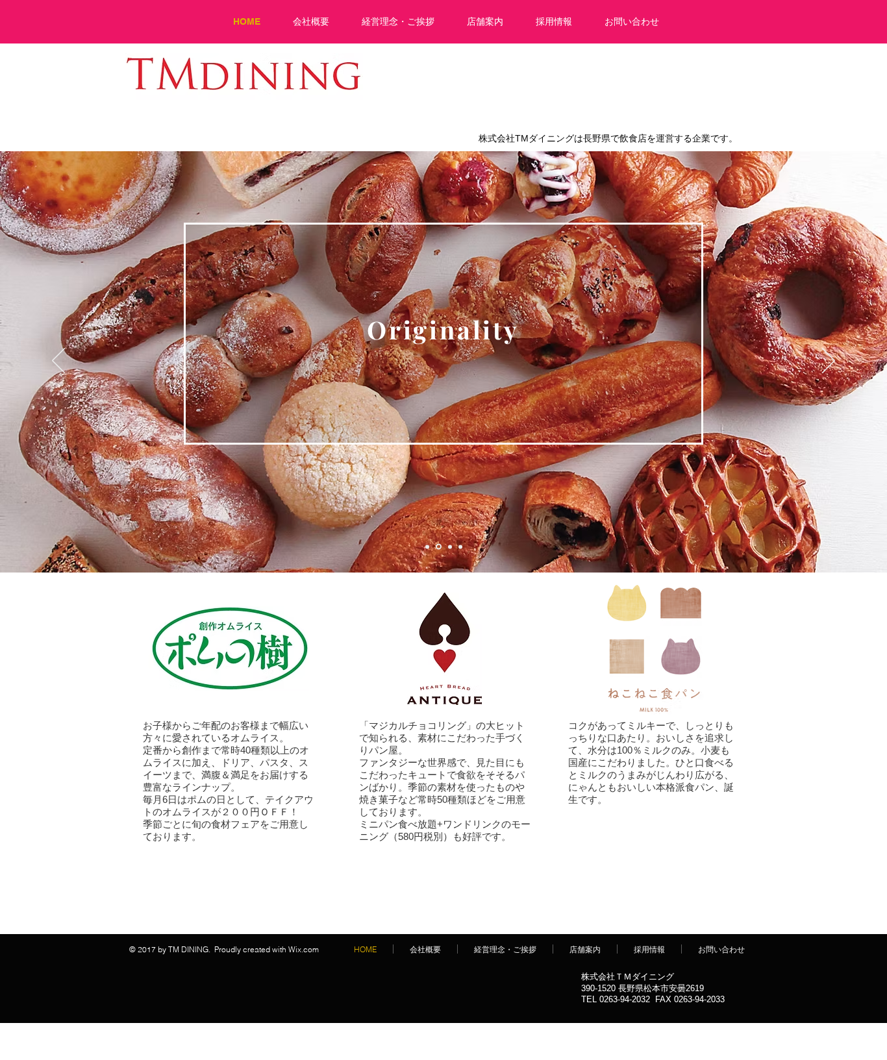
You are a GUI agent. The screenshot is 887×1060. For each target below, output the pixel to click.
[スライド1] (427, 546)
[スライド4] (460, 546)
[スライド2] (438, 546)
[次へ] (828, 361)
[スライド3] (449, 547)
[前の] (58, 361)
